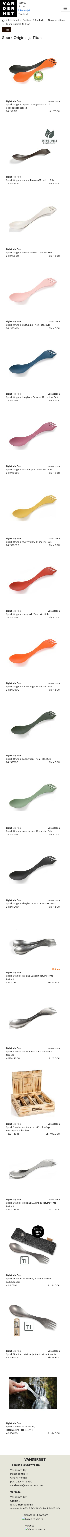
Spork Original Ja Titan (18, 24)
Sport (21, 6)
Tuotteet (27, 20)
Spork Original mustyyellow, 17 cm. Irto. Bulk (29, 541)
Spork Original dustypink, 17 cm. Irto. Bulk (28, 324)
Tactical (23, 14)
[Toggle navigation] (65, 8)
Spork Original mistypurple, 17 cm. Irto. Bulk (29, 469)
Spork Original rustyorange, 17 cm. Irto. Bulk (29, 686)
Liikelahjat (24, 10)
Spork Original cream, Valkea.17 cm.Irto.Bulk (29, 252)
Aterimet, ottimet (57, 20)
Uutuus (56, 969)
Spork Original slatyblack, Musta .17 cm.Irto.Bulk (31, 903)
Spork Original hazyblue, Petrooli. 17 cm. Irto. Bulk (32, 397)
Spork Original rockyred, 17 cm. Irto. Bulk (27, 614)
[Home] (8, 8)
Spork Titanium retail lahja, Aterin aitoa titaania (31, 1354)
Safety (22, 2)
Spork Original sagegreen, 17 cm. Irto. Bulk (28, 758)
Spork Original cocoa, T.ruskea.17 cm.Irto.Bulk (30, 180)
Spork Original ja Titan (22, 37)
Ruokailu (39, 20)
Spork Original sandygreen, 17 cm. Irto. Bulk (29, 831)
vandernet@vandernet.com (26, 1485)
